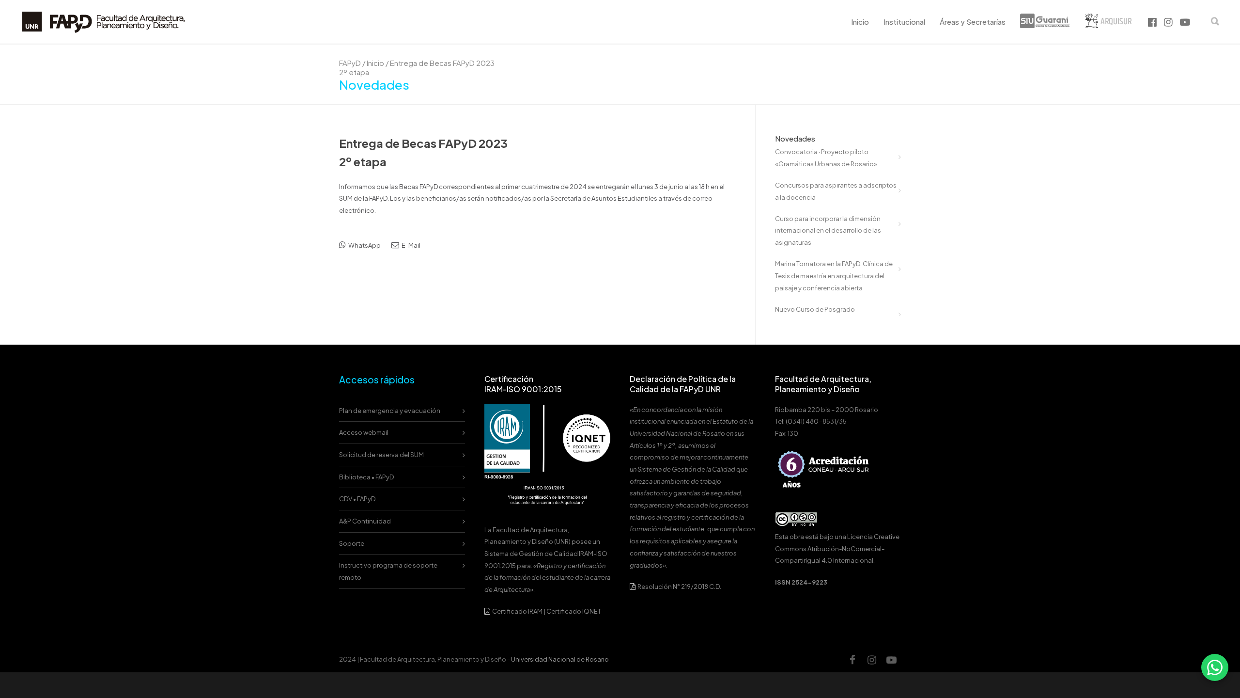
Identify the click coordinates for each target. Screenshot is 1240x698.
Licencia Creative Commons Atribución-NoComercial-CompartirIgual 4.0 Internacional (837, 548)
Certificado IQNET (573, 611)
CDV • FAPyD (357, 499)
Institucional (904, 21)
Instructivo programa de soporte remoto (388, 571)
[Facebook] (852, 659)
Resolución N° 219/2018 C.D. (678, 586)
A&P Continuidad (365, 521)
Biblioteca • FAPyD (366, 477)
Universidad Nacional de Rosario (560, 659)
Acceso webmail (363, 432)
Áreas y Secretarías (973, 21)
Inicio (860, 21)
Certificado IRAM (517, 611)
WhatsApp (364, 245)
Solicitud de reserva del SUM (381, 455)
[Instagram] (872, 659)
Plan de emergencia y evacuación (389, 410)
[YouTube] (891, 659)
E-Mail (410, 245)
